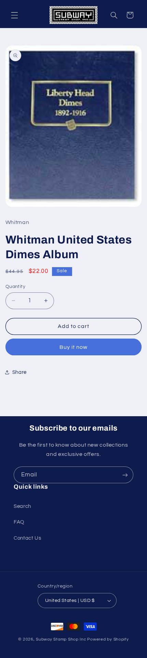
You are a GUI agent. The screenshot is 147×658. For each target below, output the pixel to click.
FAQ (19, 522)
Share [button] (19, 372)
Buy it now (73, 347)
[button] (14, 15)
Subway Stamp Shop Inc (61, 639)
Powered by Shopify (108, 639)
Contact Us (27, 538)
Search (22, 506)
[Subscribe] (125, 474)
